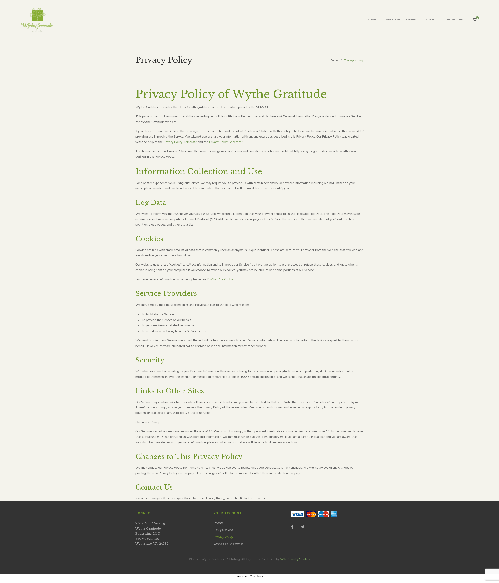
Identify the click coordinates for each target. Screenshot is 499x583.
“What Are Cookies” (222, 279)
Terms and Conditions (249, 576)
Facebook (292, 527)
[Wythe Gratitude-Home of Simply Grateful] (36, 19)
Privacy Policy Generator (225, 142)
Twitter (302, 527)
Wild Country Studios (295, 559)
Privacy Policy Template (180, 142)
